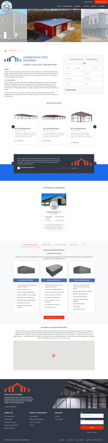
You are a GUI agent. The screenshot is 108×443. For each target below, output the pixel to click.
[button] (47, 45)
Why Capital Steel (9, 416)
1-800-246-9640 (88, 2)
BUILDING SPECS (46, 244)
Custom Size (91, 59)
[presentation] (13, 126)
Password (82, 419)
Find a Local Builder (35, 422)
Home (59, 6)
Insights (93, 6)
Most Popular (76, 59)
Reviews (86, 6)
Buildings (77, 6)
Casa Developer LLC (54, 212)
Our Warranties (8, 419)
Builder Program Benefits (11, 425)
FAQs (83, 244)
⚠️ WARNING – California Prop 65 (94, 439)
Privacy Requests (80, 439)
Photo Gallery (59, 419)
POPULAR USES (73, 244)
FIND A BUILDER (67, 6)
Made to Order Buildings (36, 419)
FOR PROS (102, 6)
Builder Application (9, 428)
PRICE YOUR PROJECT (101, 2)
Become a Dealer (92, 432)
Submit (92, 427)
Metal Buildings (34, 416)
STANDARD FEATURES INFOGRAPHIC (54, 317)
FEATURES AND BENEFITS (30, 244)
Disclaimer (61, 439)
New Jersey (12, 50)
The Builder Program (10, 422)
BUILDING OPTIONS (60, 244)
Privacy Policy (69, 439)
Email (81, 412)
